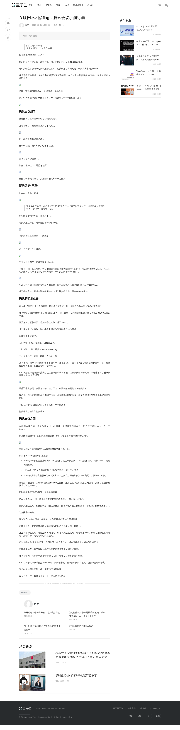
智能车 (49, 5)
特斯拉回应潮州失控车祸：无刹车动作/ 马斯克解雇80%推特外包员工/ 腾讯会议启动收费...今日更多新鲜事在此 (82, 657)
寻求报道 (144, 708)
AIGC (90, 5)
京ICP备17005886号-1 (64, 717)
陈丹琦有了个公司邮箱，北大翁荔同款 (42, 612)
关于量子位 (118, 708)
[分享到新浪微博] (8, 30)
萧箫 (57, 681)
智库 (58, 5)
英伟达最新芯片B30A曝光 (81, 626)
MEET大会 (78, 5)
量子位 (62, 25)
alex (57, 663)
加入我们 (132, 708)
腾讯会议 (25, 592)
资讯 (39, 5)
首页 (31, 5)
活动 (67, 5)
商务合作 (157, 708)
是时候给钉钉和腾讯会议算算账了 (76, 675)
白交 (27, 25)
